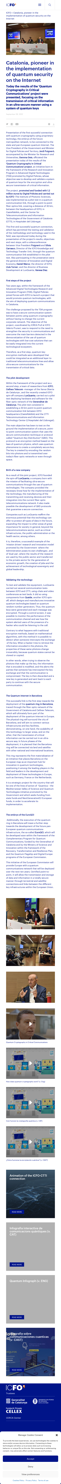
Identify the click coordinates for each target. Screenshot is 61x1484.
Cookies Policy (18, 1480)
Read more (17, 1212)
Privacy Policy (31, 1480)
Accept (30, 1459)
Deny (30, 1466)
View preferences (31, 1474)
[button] (56, 1435)
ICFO (8, 12)
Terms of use (43, 1480)
